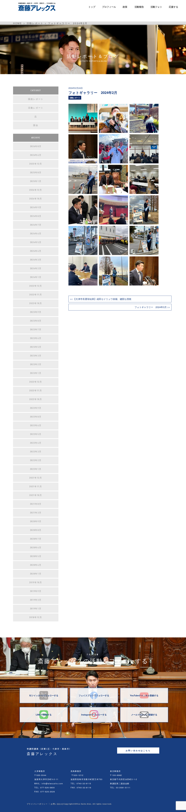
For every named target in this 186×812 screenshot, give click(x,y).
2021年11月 (35, 486)
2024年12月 (35, 190)
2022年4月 (36, 443)
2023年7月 (36, 329)
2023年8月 (36, 321)
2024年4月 (36, 251)
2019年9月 (36, 591)
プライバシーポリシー (37, 804)
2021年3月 (36, 512)
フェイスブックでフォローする (94, 695)
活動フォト (156, 6)
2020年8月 (36, 530)
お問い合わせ (57, 804)
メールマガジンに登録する (144, 714)
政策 (125, 6)
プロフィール (109, 6)
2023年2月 (36, 364)
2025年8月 (36, 172)
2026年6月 (36, 155)
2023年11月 (35, 294)
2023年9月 (36, 312)
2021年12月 (35, 478)
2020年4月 (36, 565)
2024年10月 (35, 198)
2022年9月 (36, 408)
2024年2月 (36, 268)
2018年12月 (35, 617)
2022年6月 (36, 425)
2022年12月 (35, 382)
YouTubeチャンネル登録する (144, 695)
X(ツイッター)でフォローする (43, 695)
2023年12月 (35, 286)
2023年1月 (36, 373)
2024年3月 (36, 259)
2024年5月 (36, 242)
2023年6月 (36, 338)
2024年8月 (36, 216)
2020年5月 (36, 556)
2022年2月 (36, 460)
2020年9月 (36, 521)
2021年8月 (36, 504)
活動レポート (75, 97)
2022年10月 (35, 399)
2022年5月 (36, 434)
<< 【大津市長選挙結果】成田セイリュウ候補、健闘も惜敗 (100, 299)
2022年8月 (36, 416)
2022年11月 (35, 390)
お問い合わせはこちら (138, 750)
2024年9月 (36, 207)
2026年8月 (36, 146)
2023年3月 (36, 355)
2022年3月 (36, 451)
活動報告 (139, 6)
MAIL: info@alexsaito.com (48, 783)
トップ (91, 6)
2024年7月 (36, 225)
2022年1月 (36, 469)
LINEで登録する (44, 714)
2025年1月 (36, 181)
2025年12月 (35, 164)
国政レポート (35, 99)
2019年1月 (36, 608)
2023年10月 (35, 303)
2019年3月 (36, 600)
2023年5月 (36, 347)
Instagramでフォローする (94, 714)
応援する (173, 6)
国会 (35, 125)
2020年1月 (36, 573)
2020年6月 (36, 547)
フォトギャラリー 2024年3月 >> (152, 307)
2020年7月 (36, 539)
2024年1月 (36, 277)
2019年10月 (35, 582)
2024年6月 (36, 233)
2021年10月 (35, 495)
